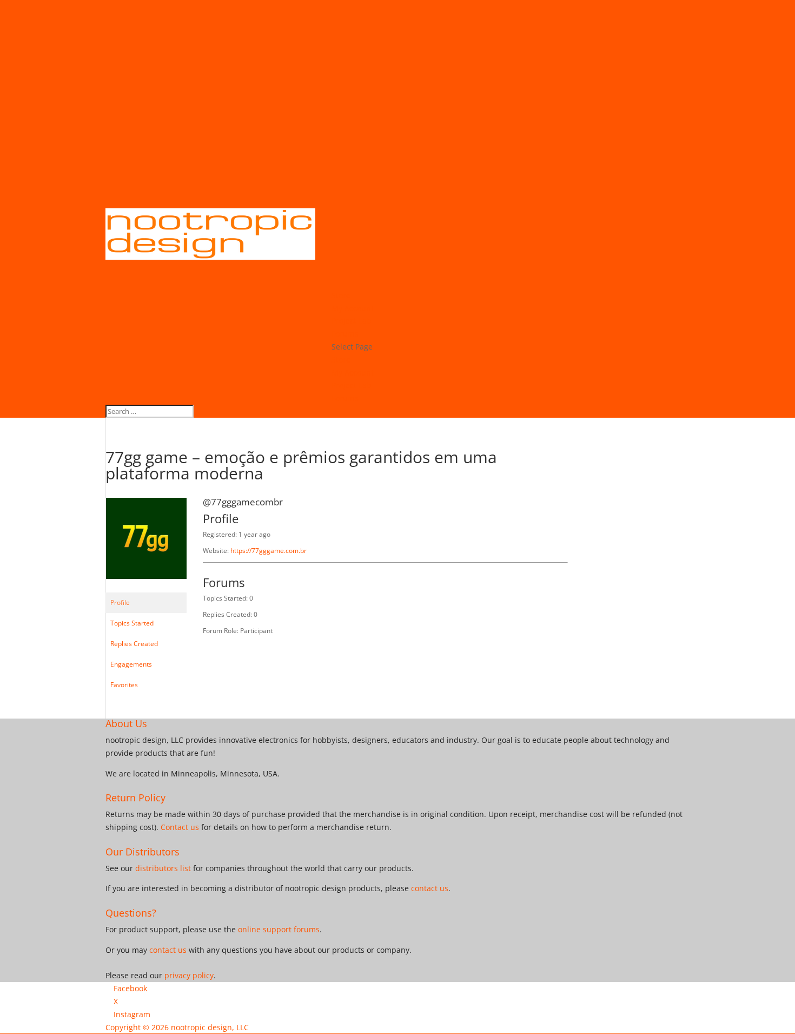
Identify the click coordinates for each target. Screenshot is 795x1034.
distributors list (163, 868)
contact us (429, 888)
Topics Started (132, 623)
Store (341, 359)
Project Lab (352, 385)
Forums (345, 398)
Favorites (124, 684)
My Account (353, 372)
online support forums (279, 929)
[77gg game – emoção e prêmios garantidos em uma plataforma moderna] (146, 587)
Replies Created (134, 643)
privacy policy (189, 975)
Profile (120, 602)
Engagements (131, 664)
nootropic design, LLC (210, 1027)
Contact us (180, 827)
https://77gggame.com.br (268, 550)
